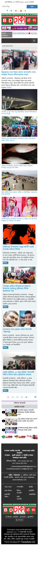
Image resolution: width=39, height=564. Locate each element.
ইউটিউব (31, 517)
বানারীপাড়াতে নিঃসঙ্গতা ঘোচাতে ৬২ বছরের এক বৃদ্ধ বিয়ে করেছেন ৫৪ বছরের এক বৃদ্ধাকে (19, 220)
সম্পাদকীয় (20, 487)
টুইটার (16, 517)
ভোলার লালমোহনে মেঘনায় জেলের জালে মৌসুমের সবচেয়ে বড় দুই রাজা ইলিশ (17, 167)
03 (17, 397)
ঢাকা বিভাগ (8, 491)
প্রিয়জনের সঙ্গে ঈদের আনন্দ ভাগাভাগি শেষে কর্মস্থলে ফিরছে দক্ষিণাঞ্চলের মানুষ (18, 73)
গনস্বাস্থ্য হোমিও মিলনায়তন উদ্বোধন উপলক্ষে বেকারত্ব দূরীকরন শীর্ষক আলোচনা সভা (16, 288)
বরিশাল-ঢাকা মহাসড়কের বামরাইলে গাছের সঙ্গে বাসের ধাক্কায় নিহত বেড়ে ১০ (18, 139)
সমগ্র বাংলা (8, 487)
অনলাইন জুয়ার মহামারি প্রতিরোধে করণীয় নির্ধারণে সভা (26, 412)
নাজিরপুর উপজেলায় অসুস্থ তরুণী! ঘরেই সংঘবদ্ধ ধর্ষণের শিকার (18, 247)
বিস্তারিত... (10, 88)
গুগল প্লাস (20, 520)
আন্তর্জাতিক (32, 494)
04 (22, 397)
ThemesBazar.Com (28, 542)
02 (13, 397)
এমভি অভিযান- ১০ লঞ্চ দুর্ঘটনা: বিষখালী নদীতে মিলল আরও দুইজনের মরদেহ (18, 373)
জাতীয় (31, 487)
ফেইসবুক (9, 517)
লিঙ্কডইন (23, 517)
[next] (26, 397)
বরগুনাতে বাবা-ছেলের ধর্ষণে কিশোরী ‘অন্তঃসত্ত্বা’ (17, 330)
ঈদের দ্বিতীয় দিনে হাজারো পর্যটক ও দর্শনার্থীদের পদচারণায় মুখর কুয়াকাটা (19, 193)
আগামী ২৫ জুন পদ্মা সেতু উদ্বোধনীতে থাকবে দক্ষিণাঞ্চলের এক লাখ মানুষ (19, 113)
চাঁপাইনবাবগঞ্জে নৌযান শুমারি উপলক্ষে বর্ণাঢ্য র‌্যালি (27, 429)
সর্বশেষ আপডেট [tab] (19, 403)
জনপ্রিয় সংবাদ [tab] (19, 407)
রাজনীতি (31, 491)
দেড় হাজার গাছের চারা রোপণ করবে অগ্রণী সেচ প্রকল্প (27, 420)
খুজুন (32, 7)
